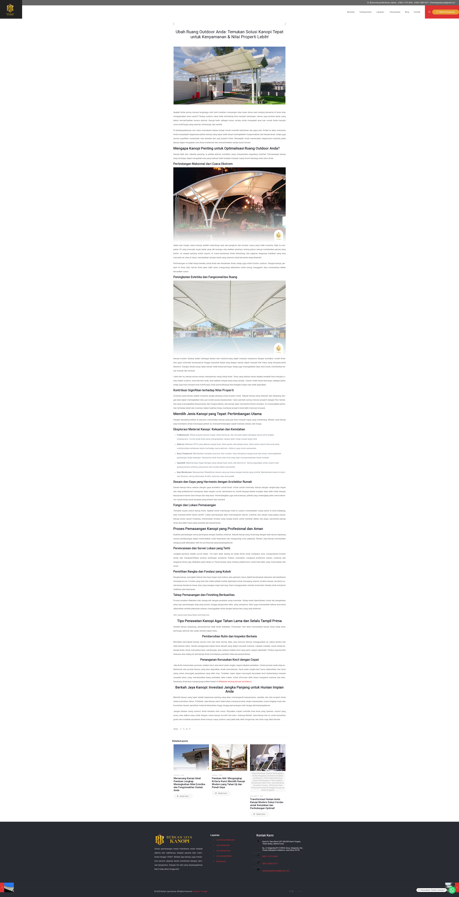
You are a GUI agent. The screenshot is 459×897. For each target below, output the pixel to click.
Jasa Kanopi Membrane (225, 840)
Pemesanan (221, 861)
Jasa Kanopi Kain (223, 845)
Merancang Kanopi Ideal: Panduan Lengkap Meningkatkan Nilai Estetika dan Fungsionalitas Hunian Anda (189, 784)
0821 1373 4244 (270, 856)
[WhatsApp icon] (368, 3)
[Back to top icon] (300, 891)
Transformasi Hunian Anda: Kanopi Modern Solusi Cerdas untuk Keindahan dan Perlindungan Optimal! (266, 804)
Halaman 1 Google (200, 891)
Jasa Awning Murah (224, 856)
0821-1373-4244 (406, 3)
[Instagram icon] (371, 3)
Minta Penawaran (446, 12)
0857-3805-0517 (422, 3)
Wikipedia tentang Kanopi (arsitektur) (235, 681)
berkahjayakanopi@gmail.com (443, 3)
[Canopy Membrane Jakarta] (10, 9)
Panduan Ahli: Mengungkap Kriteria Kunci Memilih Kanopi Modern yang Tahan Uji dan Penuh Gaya (228, 783)
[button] (452, 890)
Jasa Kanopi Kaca (223, 851)
